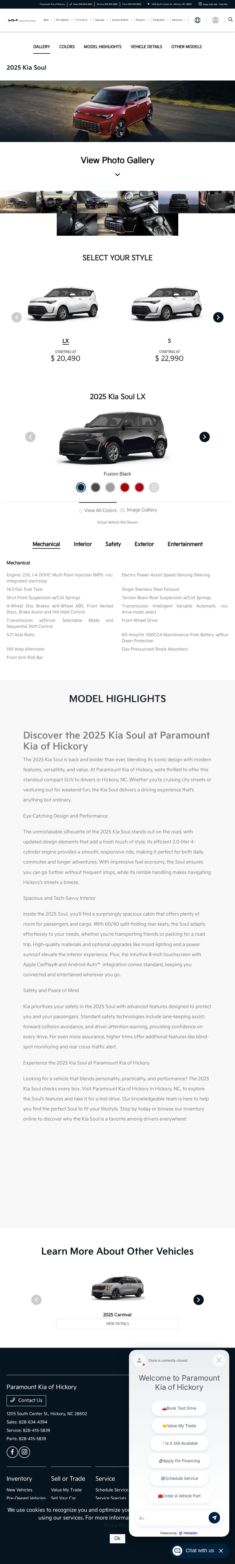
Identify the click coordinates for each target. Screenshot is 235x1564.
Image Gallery (141, 510)
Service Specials (110, 1498)
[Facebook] (12, 1452)
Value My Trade (66, 1490)
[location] (148, 4)
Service (105, 1478)
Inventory (19, 1478)
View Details (117, 1324)
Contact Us (29, 1400)
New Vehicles (19, 1490)
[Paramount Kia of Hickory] (22, 20)
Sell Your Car (63, 1498)
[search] (230, 20)
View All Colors (100, 510)
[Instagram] (24, 1452)
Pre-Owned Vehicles (26, 1498)
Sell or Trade (68, 1478)
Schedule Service (111, 1490)
